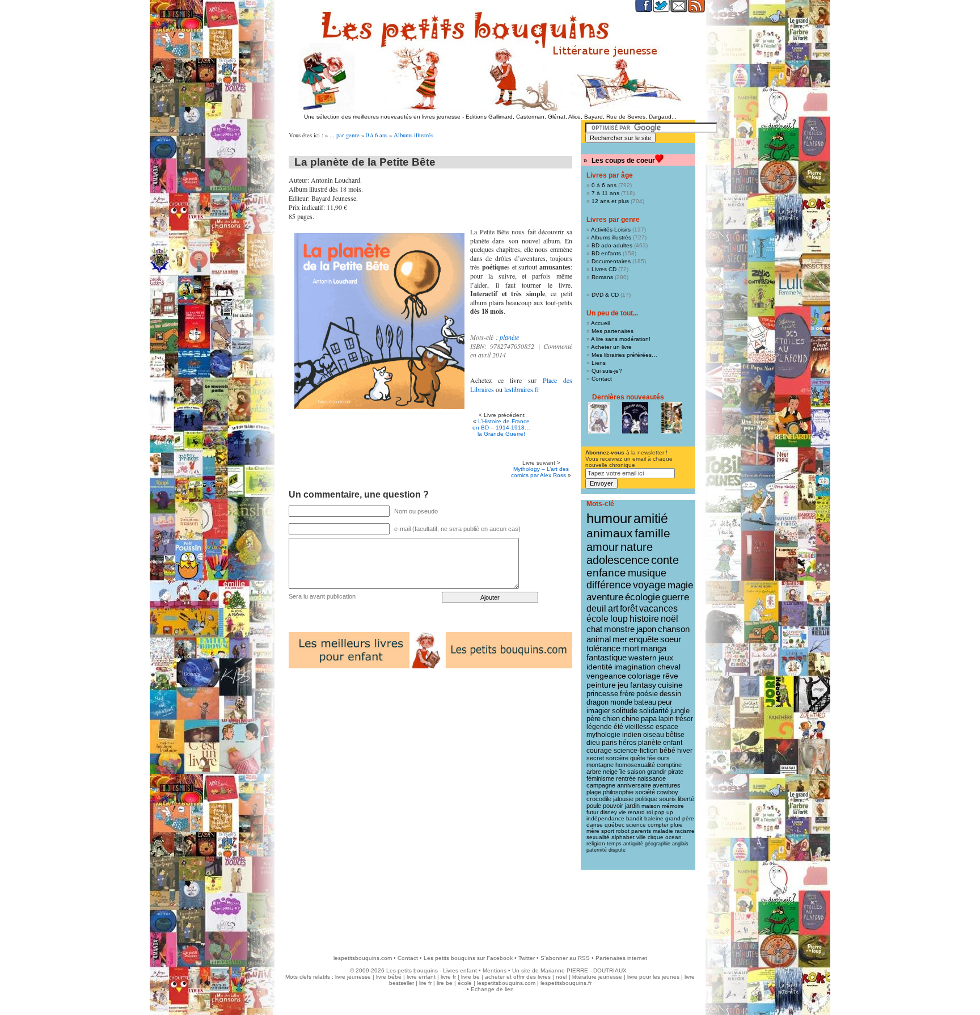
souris (667, 798)
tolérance (603, 648)
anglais (680, 843)
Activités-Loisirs (611, 229)
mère (592, 831)
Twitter (526, 958)
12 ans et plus (610, 201)
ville (641, 837)
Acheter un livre (611, 347)
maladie (663, 831)
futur (592, 812)
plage (593, 792)
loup (619, 619)
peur (665, 702)
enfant (672, 743)
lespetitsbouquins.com (362, 958)
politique (646, 798)
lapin (666, 719)
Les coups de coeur (623, 161)
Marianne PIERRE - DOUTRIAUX (583, 970)
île (622, 771)
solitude (624, 710)
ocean (673, 837)
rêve (670, 675)
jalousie (623, 798)
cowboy (667, 792)
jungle (680, 711)
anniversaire (634, 785)
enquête (643, 639)
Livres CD (604, 269)
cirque (656, 837)
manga (653, 648)
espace (667, 727)
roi (650, 812)
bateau (645, 702)
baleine (654, 818)
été (618, 727)
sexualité (598, 837)
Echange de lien (492, 989)
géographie (657, 843)
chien (611, 719)
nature (636, 547)
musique (647, 573)
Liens (599, 363)
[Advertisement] (490, 906)
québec (614, 825)
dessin (670, 693)
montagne (600, 764)
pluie (676, 825)
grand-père (679, 818)
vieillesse (639, 727)
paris (609, 743)
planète (509, 337)
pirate (675, 771)
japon (646, 629)
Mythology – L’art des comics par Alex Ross (540, 472)
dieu (593, 743)
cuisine (670, 685)
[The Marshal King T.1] (671, 417)
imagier (598, 710)
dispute (617, 850)
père (593, 719)
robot (623, 831)
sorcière (617, 758)
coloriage (644, 675)
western (642, 657)
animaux (609, 533)
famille (652, 533)
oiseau (653, 735)
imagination (635, 666)
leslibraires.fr (521, 389)
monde (621, 702)
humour (609, 518)
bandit (634, 818)
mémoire (673, 806)
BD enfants (606, 253)
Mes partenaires (612, 331)
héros (627, 743)
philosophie (618, 792)
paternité (596, 850)
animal (598, 639)
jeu (623, 685)
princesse (602, 693)
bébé (667, 751)
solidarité (654, 711)
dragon (597, 702)
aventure (604, 597)
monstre (619, 629)
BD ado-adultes (612, 245)
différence (608, 585)
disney (608, 812)
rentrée (626, 778)
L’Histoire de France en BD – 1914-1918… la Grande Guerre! (501, 427)
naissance (651, 778)
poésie (647, 693)
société (645, 792)
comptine (669, 764)
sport (607, 831)
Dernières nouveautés (628, 397)
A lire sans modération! (620, 339)
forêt (628, 608)
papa (649, 719)
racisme (685, 831)
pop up (663, 812)
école (597, 619)
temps (614, 843)
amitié (650, 518)
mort (630, 648)
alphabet (623, 837)
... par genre (345, 135)
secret (595, 758)
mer (619, 639)
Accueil (600, 323)
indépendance (605, 818)
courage (599, 751)
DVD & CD (605, 295)
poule (593, 805)
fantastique (606, 657)
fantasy (643, 685)
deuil (596, 608)
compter (658, 825)
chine (630, 719)
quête (637, 758)
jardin (632, 805)
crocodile (598, 798)
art (613, 608)
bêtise (675, 735)
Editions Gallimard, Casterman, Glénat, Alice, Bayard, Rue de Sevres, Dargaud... (571, 116)
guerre (675, 597)
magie (680, 585)
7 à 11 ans (605, 193)
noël (669, 619)
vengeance (606, 675)
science (636, 825)
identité (599, 666)
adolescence (617, 560)
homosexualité (635, 764)
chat (594, 629)
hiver (684, 751)
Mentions (494, 970)
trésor (684, 719)
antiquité (633, 843)
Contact (602, 379)
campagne (600, 785)
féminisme (600, 778)
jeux (665, 657)
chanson (674, 629)
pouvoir (613, 805)
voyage (649, 585)
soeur (670, 639)
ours (663, 758)
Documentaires (611, 261)
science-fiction (636, 751)
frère (627, 693)
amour (602, 547)
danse (594, 825)
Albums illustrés (413, 135)
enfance (606, 573)
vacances (658, 608)
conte (665, 560)
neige (610, 771)
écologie (642, 597)
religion (595, 843)
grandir (656, 771)
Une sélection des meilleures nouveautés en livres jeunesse (382, 116)
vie (622, 812)
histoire (644, 619)
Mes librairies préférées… (624, 355)
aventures (667, 785)
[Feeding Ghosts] (635, 417)
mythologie (603, 735)
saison (636, 771)
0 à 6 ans (376, 135)
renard (636, 812)
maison (650, 806)
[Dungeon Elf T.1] (599, 417)
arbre (593, 771)
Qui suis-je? (607, 371)
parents (641, 831)
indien (631, 735)
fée (651, 758)
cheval (669, 666)
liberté (686, 798)
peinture (601, 684)
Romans (602, 277)
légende (599, 727)
